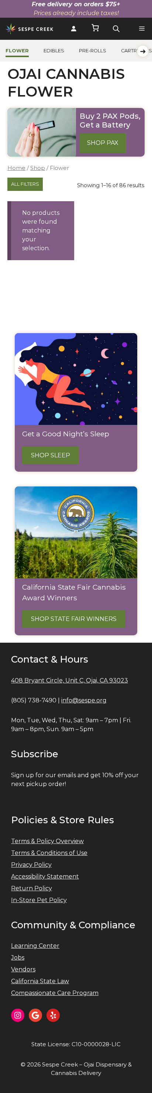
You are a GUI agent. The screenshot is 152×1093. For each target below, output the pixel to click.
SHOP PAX (102, 142)
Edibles (54, 50)
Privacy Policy (31, 864)
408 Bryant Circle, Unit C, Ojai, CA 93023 (69, 680)
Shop (37, 168)
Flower (17, 50)
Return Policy (31, 888)
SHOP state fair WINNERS (74, 618)
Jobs (17, 957)
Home (16, 168)
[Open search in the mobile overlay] (116, 28)
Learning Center (35, 945)
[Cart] (95, 29)
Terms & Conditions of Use (49, 852)
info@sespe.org (84, 700)
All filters (25, 184)
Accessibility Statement (45, 876)
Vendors (23, 969)
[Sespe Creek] (29, 29)
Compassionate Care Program (55, 992)
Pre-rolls (92, 50)
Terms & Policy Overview (47, 841)
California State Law (40, 981)
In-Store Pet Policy (39, 900)
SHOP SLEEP (50, 455)
